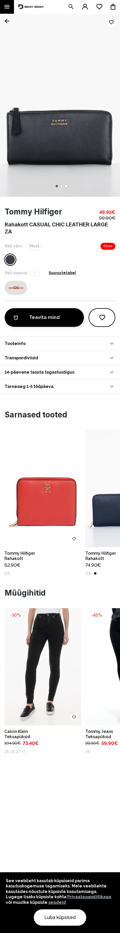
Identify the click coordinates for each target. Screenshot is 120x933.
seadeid (57, 902)
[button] (60, 344)
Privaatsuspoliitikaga (89, 896)
